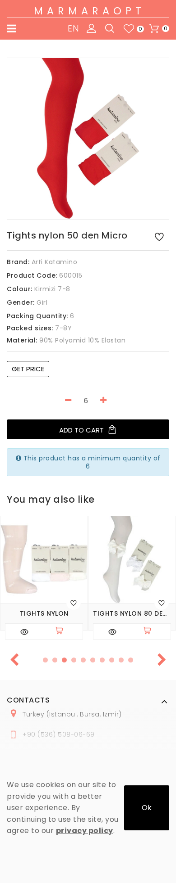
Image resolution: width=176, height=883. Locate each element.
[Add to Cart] (63, 631)
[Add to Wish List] (159, 236)
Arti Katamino (55, 261)
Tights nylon (44, 613)
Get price (28, 369)
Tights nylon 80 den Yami (132, 613)
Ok (147, 807)
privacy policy (84, 830)
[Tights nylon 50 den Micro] (88, 139)
